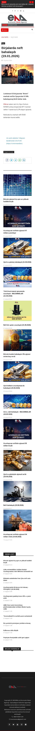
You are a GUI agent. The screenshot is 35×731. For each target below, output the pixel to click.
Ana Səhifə (4, 37)
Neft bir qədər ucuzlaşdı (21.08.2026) (17, 325)
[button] (30, 2)
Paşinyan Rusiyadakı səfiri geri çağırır (16, 637)
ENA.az (5, 104)
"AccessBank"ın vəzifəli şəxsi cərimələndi (17, 616)
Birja (3, 43)
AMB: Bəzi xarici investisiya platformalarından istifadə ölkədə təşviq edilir (16, 607)
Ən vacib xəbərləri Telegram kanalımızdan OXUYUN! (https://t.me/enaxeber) (15, 140)
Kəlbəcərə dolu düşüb (10, 630)
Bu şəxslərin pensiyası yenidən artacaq (16, 623)
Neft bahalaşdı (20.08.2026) (13, 505)
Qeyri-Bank (14, 37)
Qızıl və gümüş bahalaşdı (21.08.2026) (17, 262)
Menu (5, 30)
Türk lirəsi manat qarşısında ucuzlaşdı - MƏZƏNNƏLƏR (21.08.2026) (13, 293)
